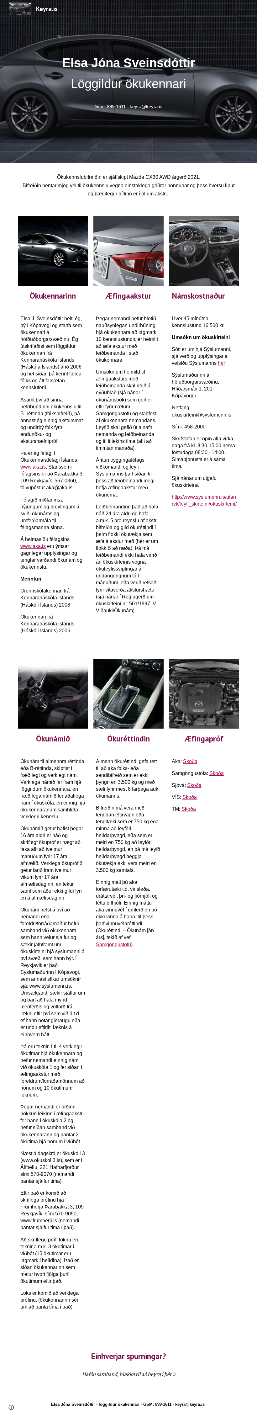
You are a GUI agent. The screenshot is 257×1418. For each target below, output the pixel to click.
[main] (128, 73)
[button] (11, 1407)
